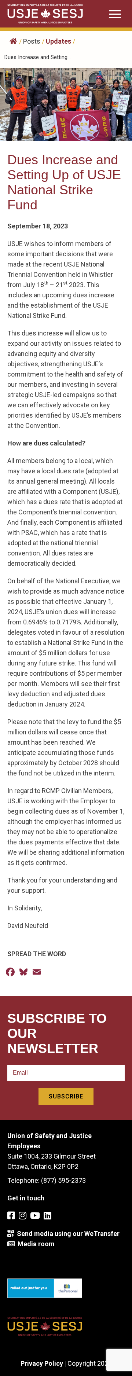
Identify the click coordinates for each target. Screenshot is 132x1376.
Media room (35, 1244)
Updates (58, 41)
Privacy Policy (42, 1363)
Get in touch (25, 1198)
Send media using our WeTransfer (67, 1233)
